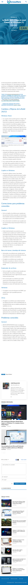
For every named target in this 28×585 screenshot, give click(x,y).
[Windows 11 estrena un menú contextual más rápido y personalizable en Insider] (6, 541)
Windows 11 (14, 17)
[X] (13, 49)
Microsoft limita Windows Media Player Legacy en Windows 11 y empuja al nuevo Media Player (12, 423)
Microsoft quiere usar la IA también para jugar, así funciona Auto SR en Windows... (19, 521)
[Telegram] (22, 49)
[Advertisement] (14, 66)
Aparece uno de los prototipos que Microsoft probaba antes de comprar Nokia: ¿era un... (19, 560)
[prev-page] (2, 453)
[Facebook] (10, 49)
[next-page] (4, 453)
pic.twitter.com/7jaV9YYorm (10, 100)
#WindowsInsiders (13, 94)
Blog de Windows (9, 374)
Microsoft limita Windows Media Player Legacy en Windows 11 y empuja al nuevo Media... (19, 502)
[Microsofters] (14, 2)
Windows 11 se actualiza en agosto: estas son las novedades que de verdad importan (19, 569)
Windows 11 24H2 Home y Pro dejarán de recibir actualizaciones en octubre (19, 531)
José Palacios (14, 30)
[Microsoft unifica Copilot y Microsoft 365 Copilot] (6, 551)
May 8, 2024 (17, 105)
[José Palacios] (6, 390)
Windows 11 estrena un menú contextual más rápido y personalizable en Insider (18, 540)
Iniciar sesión (23, 459)
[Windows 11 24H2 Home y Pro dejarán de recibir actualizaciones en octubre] (6, 532)
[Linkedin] (19, 49)
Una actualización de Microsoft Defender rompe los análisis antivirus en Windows (18, 512)
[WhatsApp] (16, 49)
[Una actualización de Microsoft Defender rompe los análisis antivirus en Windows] (14, 436)
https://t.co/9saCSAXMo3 (11, 99)
